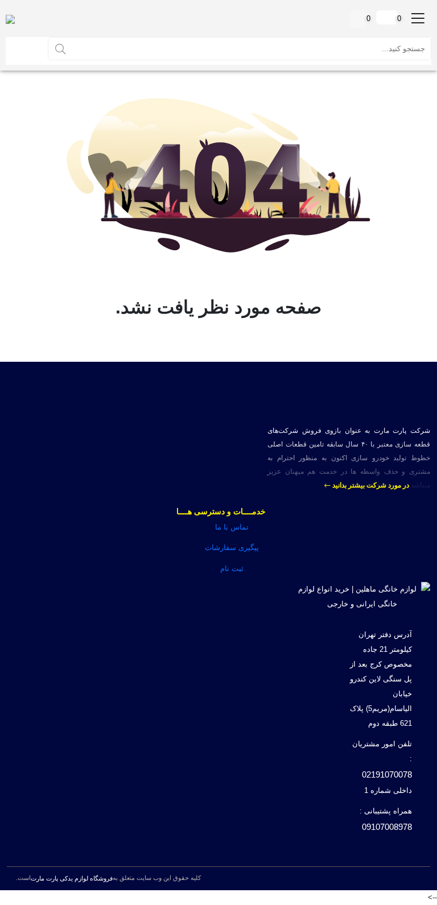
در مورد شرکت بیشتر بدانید (370, 485)
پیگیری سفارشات (232, 547)
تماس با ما (232, 527)
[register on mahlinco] (25, 48)
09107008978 (387, 827)
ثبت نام (232, 568)
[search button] (60, 48)
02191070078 (387, 774)
